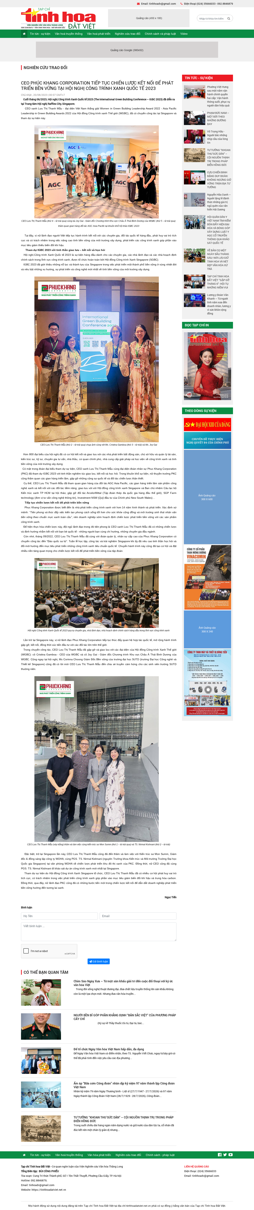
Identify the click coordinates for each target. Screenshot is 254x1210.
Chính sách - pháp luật (160, 1155)
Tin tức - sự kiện (40, 33)
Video (184, 33)
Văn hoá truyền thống (69, 33)
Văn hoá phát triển (98, 33)
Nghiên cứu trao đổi (127, 33)
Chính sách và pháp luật (160, 33)
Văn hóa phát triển (99, 1155)
